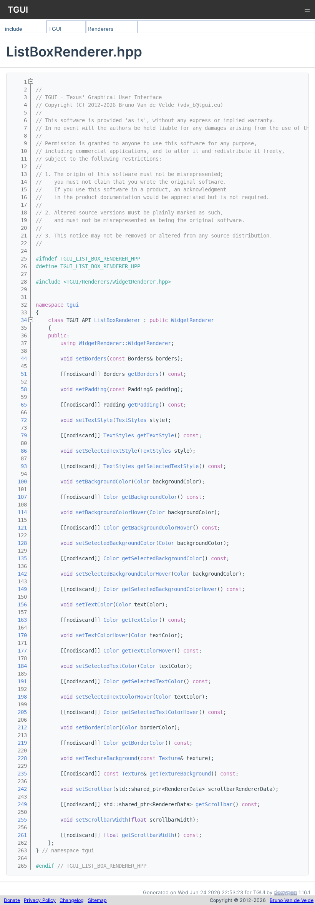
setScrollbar (94, 789)
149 (19, 589)
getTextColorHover (148, 651)
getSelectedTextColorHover (160, 712)
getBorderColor (143, 743)
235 (19, 773)
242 (19, 789)
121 (19, 528)
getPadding (143, 405)
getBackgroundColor (149, 497)
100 (19, 481)
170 (19, 635)
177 (19, 651)
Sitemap (97, 900)
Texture (169, 758)
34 (19, 320)
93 (19, 466)
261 (19, 835)
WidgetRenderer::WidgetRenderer (125, 343)
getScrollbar (214, 804)
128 (19, 543)
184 (19, 666)
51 (19, 374)
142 (19, 574)
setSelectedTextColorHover (114, 697)
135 (19, 558)
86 (19, 451)
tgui (72, 305)
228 (19, 758)
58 (19, 389)
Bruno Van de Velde (291, 900)
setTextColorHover (102, 635)
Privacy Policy (40, 900)
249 (19, 804)
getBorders (143, 374)
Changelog (72, 900)
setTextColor (94, 604)
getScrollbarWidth (148, 835)
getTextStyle (155, 435)
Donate (12, 900)
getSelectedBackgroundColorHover (169, 589)
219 (19, 743)
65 (19, 405)
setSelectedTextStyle (106, 451)
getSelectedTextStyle (168, 466)
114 (19, 512)
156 (19, 604)
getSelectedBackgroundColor (162, 558)
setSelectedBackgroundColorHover (123, 574)
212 (19, 727)
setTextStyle (94, 420)
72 (19, 420)
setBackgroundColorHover (111, 512)
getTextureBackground (180, 773)
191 (19, 681)
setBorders (91, 358)
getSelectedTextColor (152, 681)
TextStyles (131, 420)
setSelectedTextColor (106, 666)
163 (19, 620)
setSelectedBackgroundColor (116, 543)
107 (19, 497)
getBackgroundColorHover (157, 528)
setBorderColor (97, 727)
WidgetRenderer (192, 320)
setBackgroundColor (103, 481)
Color (141, 481)
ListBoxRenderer (117, 320)
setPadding (91, 389)
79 (19, 435)
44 (19, 358)
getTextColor (140, 620)
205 (19, 712)
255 (19, 820)
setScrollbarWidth (102, 820)
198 (19, 697)
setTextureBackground (106, 758)
